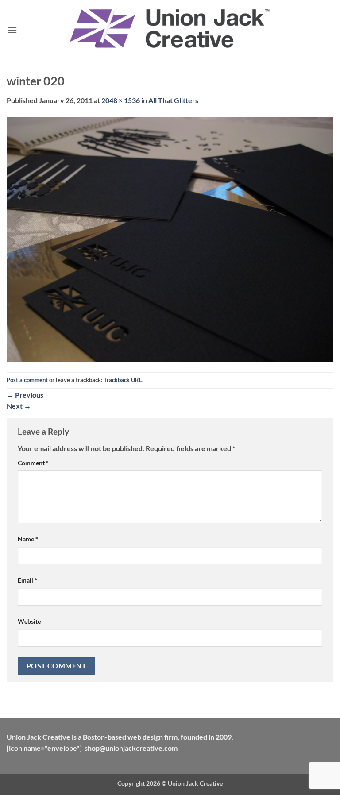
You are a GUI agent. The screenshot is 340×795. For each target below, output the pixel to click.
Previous (25, 394)
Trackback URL (123, 379)
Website (29, 621)
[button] (12, 30)
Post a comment (27, 379)
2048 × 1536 (120, 100)
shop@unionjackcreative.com (131, 748)
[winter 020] (170, 238)
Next (19, 405)
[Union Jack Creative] (170, 30)
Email (27, 580)
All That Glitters (173, 100)
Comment (33, 463)
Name (28, 539)
